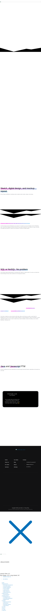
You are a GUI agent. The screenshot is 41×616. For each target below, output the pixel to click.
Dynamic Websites (6, 588)
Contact (24, 459)
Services (7, 467)
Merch (15, 464)
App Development (6, 594)
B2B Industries (5, 603)
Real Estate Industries (7, 604)
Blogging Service (6, 599)
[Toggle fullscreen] (6, 614)
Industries (3, 600)
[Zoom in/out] (2, 614)
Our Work (7, 464)
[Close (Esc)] (15, 614)
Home (6, 459)
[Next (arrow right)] (6, 615)
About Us (7, 462)
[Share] (11, 614)
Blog (15, 462)
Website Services (5, 583)
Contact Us (4, 610)
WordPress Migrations (7, 587)
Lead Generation (6, 589)
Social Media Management (7, 598)
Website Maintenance (7, 592)
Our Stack (16, 459)
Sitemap (15, 467)
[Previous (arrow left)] (2, 615)
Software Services (5, 593)
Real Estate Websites (7, 586)
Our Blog (3, 609)
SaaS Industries (6, 605)
